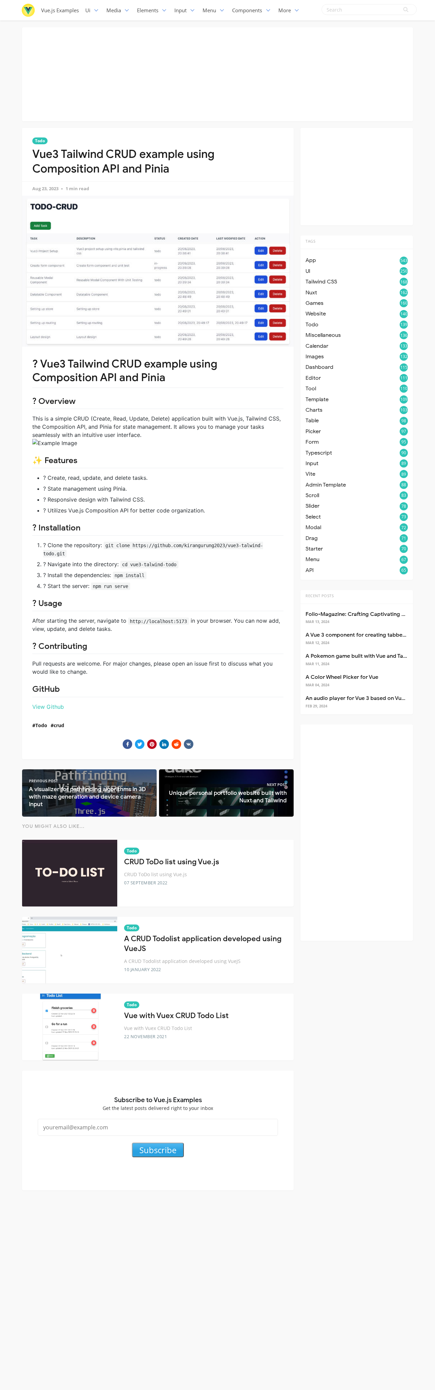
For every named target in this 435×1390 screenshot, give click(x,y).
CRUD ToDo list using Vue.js (171, 861)
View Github (48, 706)
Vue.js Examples (60, 10)
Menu (209, 10)
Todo (40, 141)
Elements (147, 10)
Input (180, 10)
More (284, 10)
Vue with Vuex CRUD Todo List (176, 1015)
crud (59, 725)
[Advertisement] (217, 73)
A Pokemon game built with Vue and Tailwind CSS (368, 656)
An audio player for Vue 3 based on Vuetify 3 (361, 698)
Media (113, 10)
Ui (87, 10)
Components (247, 10)
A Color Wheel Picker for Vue (342, 677)
